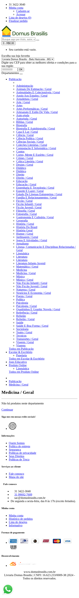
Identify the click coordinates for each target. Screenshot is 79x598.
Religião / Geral (25, 319)
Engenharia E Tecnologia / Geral (35, 187)
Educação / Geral (26, 184)
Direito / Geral (24, 177)
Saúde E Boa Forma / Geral (32, 325)
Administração (24, 85)
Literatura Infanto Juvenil (30, 263)
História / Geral (25, 223)
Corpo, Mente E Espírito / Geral (34, 154)
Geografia (22, 220)
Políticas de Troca (19, 459)
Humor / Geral (24, 233)
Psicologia (22, 302)
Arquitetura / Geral (27, 98)
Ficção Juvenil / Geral (29, 207)
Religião (21, 315)
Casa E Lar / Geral (27, 131)
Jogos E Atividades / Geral (31, 240)
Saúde (19, 322)
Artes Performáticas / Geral (32, 108)
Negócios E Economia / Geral (33, 292)
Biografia (21, 125)
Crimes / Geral (24, 158)
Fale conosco (16, 473)
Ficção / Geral (24, 200)
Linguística (22, 253)
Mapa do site (16, 477)
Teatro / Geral (24, 332)
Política (20, 299)
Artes (19, 105)
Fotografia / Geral (26, 214)
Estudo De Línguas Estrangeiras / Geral (39, 194)
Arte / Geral (23, 102)
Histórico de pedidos (21, 518)
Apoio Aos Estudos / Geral (31, 95)
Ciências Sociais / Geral (30, 141)
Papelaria (21, 355)
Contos (20, 151)
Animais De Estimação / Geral (33, 89)
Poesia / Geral (24, 296)
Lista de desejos (18, 522)
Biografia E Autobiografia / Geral (35, 128)
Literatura (21, 256)
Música (20, 276)
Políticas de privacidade (22, 452)
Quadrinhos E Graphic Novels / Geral (38, 309)
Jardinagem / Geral (27, 237)
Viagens (21, 345)
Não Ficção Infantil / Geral (31, 283)
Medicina (21, 269)
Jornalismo (22, 243)
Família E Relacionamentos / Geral (36, 197)
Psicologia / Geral (26, 306)
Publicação (15, 79)
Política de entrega (19, 446)
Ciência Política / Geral (29, 138)
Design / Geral (24, 164)
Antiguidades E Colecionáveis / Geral (38, 92)
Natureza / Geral (25, 289)
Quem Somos (17, 443)
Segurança (15, 449)
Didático (21, 168)
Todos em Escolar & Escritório (26, 358)
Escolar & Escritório (20, 352)
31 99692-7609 (23, 494)
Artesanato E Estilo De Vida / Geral (37, 112)
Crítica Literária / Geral (29, 161)
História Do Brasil (26, 227)
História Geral (24, 230)
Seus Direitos (16, 456)
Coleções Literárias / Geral (31, 144)
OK (21, 69)
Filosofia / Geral (25, 210)
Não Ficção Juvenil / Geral (31, 286)
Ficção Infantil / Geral (29, 204)
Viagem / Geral (25, 342)
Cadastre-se (23, 11)
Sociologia (22, 329)
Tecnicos (21, 335)
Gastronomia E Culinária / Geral (35, 217)
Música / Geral (24, 279)
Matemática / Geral (27, 266)
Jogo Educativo (18, 361)
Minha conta (16, 515)
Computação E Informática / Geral (36, 148)
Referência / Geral (26, 312)
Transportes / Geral (27, 338)
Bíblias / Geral (24, 121)
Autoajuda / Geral (26, 118)
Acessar (20, 14)
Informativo (15, 525)
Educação (22, 181)
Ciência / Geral (25, 135)
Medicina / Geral (26, 273)
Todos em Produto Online (24, 371)
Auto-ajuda (22, 115)
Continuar (7, 409)
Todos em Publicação (21, 348)
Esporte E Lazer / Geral (30, 191)
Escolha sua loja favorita (15, 55)
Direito (20, 174)
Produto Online (18, 365)
